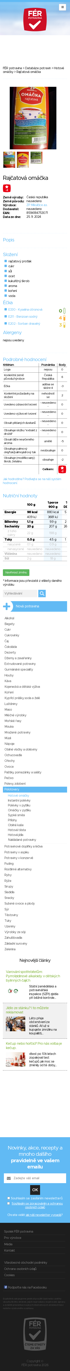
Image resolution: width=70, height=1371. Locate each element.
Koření (8, 692)
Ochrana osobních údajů (20, 1269)
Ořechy (9, 760)
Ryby (7, 875)
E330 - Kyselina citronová (25, 309)
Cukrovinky (11, 635)
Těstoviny (11, 915)
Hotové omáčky (18, 795)
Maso (8, 709)
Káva (7, 681)
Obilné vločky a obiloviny (20, 749)
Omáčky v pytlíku (19, 810)
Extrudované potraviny (20, 663)
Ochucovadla (13, 755)
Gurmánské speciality (18, 669)
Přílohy (12, 820)
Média (8, 1244)
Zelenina (10, 949)
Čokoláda (10, 646)
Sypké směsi (16, 815)
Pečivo (8, 778)
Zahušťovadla (13, 937)
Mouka (8, 726)
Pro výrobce (12, 1237)
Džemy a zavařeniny (18, 658)
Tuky (7, 920)
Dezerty (10, 652)
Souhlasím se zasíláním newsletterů (37, 1198)
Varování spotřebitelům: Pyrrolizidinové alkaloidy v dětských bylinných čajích (33, 976)
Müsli (7, 738)
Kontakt (9, 1250)
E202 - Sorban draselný (24, 323)
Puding (8, 863)
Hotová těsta (17, 830)
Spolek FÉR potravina (18, 1231)
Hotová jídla (15, 835)
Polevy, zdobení (14, 783)
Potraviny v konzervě (18, 858)
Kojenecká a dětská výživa (22, 686)
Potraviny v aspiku (16, 852)
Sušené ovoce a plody (19, 903)
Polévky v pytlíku (19, 805)
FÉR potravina (12, 68)
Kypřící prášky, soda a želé (22, 698)
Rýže (7, 880)
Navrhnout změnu (16, 572)
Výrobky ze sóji (14, 932)
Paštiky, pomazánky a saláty (22, 772)
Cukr (7, 629)
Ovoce (9, 766)
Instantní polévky (19, 800)
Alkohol (9, 618)
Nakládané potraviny (22, 839)
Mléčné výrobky (15, 715)
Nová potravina (27, 606)
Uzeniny (9, 926)
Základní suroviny (15, 943)
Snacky (9, 897)
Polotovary (11, 789)
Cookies (9, 1275)
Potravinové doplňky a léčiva (23, 846)
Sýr (6, 909)
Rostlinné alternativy (18, 869)
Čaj (6, 641)
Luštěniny (10, 704)
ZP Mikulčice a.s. (36, 205)
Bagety (9, 624)
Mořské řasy (12, 721)
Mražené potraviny (17, 732)
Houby (8, 675)
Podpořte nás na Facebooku (26, 1287)
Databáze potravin (38, 68)
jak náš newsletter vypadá (43, 1215)
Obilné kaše (16, 825)
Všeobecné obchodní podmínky (25, 1262)
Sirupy (8, 886)
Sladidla (9, 892)
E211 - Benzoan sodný (22, 316)
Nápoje (9, 743)
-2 (6, 190)
